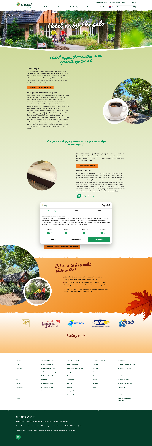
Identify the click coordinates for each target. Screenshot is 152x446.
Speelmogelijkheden (72, 364)
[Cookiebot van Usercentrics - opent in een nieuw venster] (103, 205)
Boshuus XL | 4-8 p (46, 379)
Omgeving (90, 7)
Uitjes (94, 387)
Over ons (18, 383)
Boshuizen (47, 7)
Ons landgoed (75, 7)
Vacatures (65, 421)
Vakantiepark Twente (124, 372)
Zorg (17, 379)
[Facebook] (19, 417)
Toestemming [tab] (52, 211)
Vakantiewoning (122, 395)
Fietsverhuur (70, 379)
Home (17, 364)
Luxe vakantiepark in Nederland (126, 364)
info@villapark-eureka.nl (82, 426)
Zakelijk (124, 2)
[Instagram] (17, 417)
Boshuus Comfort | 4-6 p (48, 368)
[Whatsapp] (31, 417)
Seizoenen (95, 383)
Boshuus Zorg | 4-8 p (47, 383)
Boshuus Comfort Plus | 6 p (48, 372)
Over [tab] (99, 210)
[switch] (67, 233)
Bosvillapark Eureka (31, 430)
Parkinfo (18, 376)
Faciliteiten (19, 372)
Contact (103, 7)
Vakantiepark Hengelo (124, 379)
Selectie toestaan (76, 239)
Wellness (69, 376)
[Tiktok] (28, 417)
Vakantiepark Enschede (124, 376)
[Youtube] (22, 417)
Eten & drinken (97, 376)
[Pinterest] (25, 417)
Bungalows (19, 368)
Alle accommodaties (47, 364)
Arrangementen (116, 2)
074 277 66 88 (69, 426)
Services (69, 383)
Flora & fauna (96, 372)
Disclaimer (59, 421)
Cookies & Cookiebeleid (48, 421)
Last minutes (107, 2)
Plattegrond (70, 391)
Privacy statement (21, 421)
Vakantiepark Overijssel (124, 368)
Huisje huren (121, 387)
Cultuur (95, 379)
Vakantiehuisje (122, 391)
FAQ (129, 2)
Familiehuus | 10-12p (47, 387)
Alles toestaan (99, 239)
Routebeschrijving (57, 426)
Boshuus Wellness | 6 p (47, 376)
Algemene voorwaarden (33, 421)
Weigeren (53, 239)
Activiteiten (96, 368)
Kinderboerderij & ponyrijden (75, 368)
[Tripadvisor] (34, 417)
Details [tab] (76, 210)
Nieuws (134, 2)
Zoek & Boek (99, 2)
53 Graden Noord (71, 430)
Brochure (69, 387)
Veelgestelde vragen (72, 395)
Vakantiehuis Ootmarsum (125, 383)
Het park (60, 7)
